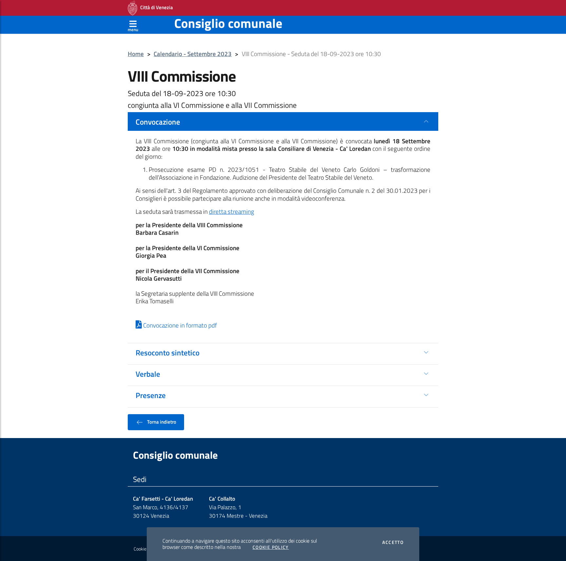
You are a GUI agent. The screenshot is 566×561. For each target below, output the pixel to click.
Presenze (151, 395)
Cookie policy (146, 549)
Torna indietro (161, 422)
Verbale (148, 374)
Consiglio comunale (228, 23)
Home (136, 54)
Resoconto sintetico (167, 352)
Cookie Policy (271, 547)
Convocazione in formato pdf (179, 325)
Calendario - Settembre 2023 (193, 54)
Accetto (393, 542)
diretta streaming (231, 211)
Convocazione (158, 122)
